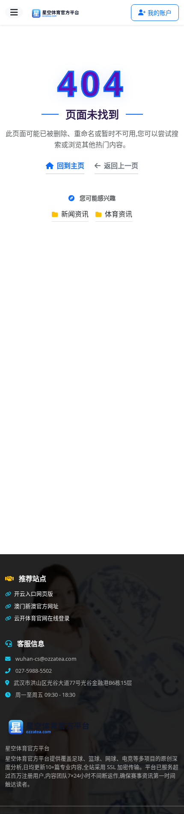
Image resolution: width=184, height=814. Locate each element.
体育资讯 (117, 214)
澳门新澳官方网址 (36, 606)
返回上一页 (121, 165)
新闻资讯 (74, 214)
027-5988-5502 (33, 670)
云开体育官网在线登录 (41, 618)
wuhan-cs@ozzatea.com (45, 658)
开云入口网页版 (33, 593)
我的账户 (160, 13)
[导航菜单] (14, 12)
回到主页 (70, 165)
